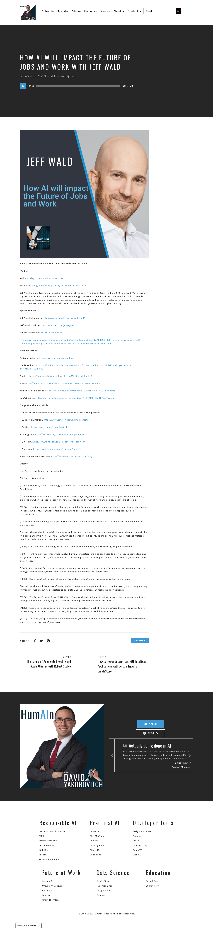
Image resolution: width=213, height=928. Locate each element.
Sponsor (105, 11)
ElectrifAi (95, 850)
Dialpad (46, 895)
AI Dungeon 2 (97, 845)
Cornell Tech (152, 881)
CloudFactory (140, 845)
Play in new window (40, 278)
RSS (84, 285)
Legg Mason (103, 890)
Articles (76, 11)
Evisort (94, 840)
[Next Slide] (189, 755)
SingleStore (103, 881)
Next (101, 657)
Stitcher (66, 285)
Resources (90, 11)
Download (58, 278)
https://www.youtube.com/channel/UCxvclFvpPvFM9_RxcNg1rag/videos (75, 398)
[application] (77, 86)
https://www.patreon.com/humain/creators (67, 419)
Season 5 (24, 76)
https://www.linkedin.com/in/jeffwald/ (64, 318)
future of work (59, 76)
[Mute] (131, 86)
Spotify (56, 285)
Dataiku (137, 836)
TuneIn (76, 285)
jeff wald (72, 76)
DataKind (44, 850)
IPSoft (42, 854)
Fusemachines (104, 885)
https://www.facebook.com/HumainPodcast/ (57, 449)
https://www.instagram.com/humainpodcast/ (59, 434)
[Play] (23, 86)
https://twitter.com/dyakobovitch (49, 427)
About (117, 11)
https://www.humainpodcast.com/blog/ (71, 456)
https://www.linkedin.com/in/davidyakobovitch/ (58, 441)
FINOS (136, 840)
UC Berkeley (152, 885)
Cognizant (95, 854)
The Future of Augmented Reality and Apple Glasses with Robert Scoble (49, 664)
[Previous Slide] (112, 755)
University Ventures (53, 885)
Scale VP (137, 850)
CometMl (95, 831)
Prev (68, 657)
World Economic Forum (52, 831)
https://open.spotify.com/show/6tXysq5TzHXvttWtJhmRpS (60, 376)
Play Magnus (97, 836)
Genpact (101, 895)
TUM (41, 836)
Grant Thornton (50, 899)
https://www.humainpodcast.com (57, 358)
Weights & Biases (143, 831)
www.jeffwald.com (52, 332)
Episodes (63, 11)
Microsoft (47, 881)
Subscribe (48, 11)
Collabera (47, 890)
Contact (133, 11)
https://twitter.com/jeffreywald (58, 325)
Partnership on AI (48, 840)
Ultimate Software (49, 859)
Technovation (46, 845)
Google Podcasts (40, 285)
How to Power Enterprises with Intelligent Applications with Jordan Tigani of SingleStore (123, 666)
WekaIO (137, 854)
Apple (152, 724)
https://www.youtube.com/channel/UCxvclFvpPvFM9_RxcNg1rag (80, 390)
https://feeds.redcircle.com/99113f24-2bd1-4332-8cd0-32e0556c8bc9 (62, 383)
